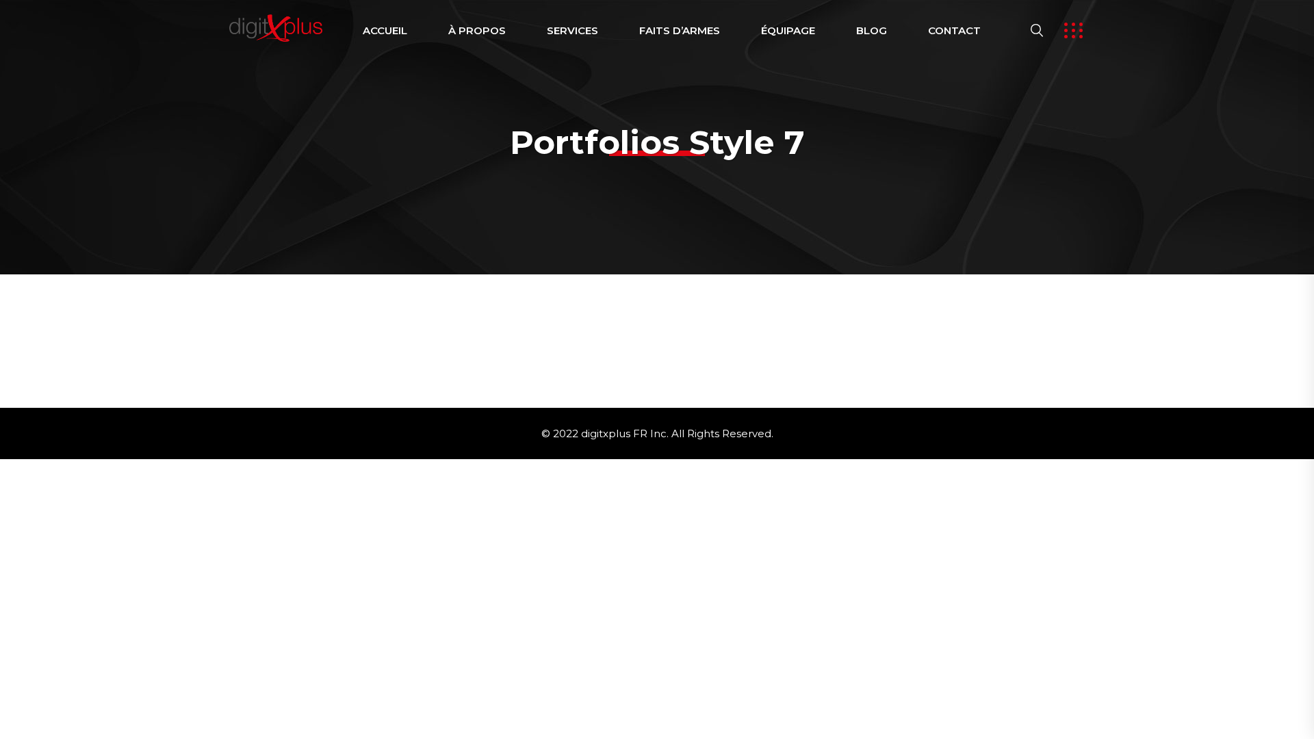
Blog (871, 30)
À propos (477, 30)
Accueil (385, 30)
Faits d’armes (679, 30)
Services (572, 30)
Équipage (788, 30)
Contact (954, 30)
